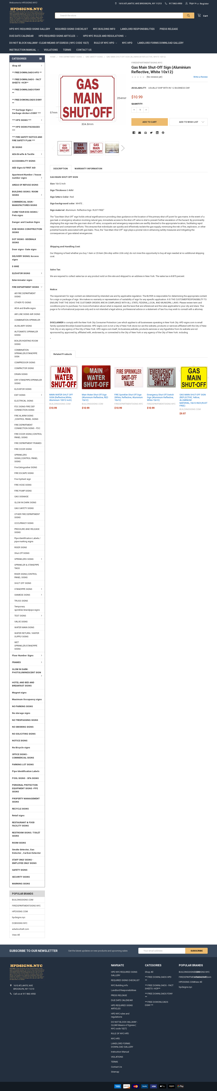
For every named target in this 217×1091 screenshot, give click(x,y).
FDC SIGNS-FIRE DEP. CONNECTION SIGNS (24, 408)
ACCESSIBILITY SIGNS (23, 161)
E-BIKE (15, 266)
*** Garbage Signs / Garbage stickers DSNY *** (26, 112)
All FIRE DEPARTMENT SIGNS (25, 295)
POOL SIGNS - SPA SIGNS (25, 778)
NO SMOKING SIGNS (22, 727)
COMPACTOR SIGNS (24, 368)
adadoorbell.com (20, 929)
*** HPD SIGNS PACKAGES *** (26, 129)
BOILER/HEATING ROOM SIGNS (26, 342)
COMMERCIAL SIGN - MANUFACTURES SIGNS (24, 203)
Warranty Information (88, 168)
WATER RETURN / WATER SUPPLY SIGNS (26, 635)
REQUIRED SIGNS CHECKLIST (71, 29)
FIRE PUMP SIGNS (23, 490)
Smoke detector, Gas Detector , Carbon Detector (26, 851)
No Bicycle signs (21, 747)
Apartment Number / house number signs (26, 176)
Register (204, 3)
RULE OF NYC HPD (104, 43)
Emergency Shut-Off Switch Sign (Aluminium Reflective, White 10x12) (160, 397)
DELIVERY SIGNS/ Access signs (25, 258)
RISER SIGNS (20, 547)
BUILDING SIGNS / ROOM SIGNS (25, 193)
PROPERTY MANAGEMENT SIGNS (26, 800)
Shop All (16, 65)
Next (123, 148)
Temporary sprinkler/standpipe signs (27, 608)
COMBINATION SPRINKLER (27, 320)
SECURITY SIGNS (21, 877)
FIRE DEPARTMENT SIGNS (25, 287)
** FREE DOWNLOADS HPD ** (27, 72)
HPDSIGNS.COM (20, 911)
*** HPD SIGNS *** (21, 120)
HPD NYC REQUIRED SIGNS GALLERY (29, 29)
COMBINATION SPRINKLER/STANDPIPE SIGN (25, 353)
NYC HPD (127, 43)
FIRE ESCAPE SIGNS (24, 473)
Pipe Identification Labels (25, 771)
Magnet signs (19, 692)
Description (60, 168)
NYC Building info (104, 29)
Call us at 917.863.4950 (24, 994)
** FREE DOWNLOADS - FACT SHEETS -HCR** (26, 81)
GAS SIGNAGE (21, 496)
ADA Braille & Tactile (23, 154)
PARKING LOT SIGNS (23, 764)
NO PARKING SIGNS (22, 706)
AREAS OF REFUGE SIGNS (25, 185)
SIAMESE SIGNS (22, 595)
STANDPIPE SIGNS (23, 589)
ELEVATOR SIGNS (21, 273)
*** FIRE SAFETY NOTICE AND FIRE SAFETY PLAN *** (27, 139)
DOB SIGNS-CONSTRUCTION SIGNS (27, 231)
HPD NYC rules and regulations (103, 36)
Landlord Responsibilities (137, 29)
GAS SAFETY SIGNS (24, 508)
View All (16, 935)
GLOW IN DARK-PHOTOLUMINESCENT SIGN (26, 671)
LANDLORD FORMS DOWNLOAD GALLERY (160, 43)
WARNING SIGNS (21, 883)
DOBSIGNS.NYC (19, 923)
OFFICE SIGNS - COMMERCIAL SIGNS (23, 756)
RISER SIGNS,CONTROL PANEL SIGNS (25, 576)
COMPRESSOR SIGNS (24, 362)
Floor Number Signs (22, 655)
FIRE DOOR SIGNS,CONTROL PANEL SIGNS (28, 436)
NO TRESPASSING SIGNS (25, 720)
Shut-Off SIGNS (21, 553)
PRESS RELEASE (169, 29)
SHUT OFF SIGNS (22, 583)
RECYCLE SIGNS (20, 808)
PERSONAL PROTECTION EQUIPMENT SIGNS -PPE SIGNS (25, 788)
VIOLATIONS (51, 49)
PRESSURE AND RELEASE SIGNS (27, 531)
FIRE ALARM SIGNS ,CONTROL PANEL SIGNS (26, 417)
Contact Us (84, 49)
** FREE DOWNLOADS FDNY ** (26, 91)
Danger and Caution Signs (26, 222)
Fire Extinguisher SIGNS (25, 467)
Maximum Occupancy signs (27, 699)
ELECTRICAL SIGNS (23, 400)
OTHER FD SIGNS (22, 302)
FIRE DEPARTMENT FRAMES (28, 443)
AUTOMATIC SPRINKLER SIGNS (26, 333)
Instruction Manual (23, 49)
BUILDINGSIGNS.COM (22, 899)
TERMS (67, 49)
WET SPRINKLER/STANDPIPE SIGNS (25, 645)
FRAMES (16, 662)
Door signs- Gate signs (24, 249)
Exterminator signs (22, 280)
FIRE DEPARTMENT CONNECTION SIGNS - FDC (27, 426)
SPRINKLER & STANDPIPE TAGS (26, 566)
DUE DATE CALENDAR (21, 36)
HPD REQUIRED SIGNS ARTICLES (57, 36)
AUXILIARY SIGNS (23, 326)
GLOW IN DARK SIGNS (25, 502)
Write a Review (200, 77)
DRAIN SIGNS (21, 374)
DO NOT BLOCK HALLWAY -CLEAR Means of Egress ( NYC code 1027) (49, 43)
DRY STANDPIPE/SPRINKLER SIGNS (28, 382)
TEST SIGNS (20, 615)
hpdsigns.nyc (18, 917)
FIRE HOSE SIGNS (23, 485)
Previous (53, 148)
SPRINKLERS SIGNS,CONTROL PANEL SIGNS (26, 458)
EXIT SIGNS (19, 395)
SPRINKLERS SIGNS (24, 559)
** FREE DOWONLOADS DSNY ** (27, 101)
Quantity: (137, 104)
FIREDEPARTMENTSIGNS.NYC (26, 905)
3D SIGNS (17, 147)
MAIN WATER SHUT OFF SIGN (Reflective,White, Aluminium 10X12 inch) (61, 397)
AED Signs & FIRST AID (24, 167)
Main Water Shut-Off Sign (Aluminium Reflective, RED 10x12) (95, 397)
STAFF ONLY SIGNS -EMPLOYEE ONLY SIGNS (24, 861)
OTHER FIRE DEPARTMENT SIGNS (27, 516)
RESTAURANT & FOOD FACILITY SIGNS (23, 824)
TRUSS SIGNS (21, 600)
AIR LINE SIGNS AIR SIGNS (27, 314)
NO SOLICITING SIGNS (23, 734)
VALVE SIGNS (21, 621)
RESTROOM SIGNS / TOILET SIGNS (26, 834)
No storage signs (21, 713)
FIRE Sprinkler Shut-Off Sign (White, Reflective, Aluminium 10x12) (128, 397)
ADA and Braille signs (25, 308)
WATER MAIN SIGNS (24, 627)
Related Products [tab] (62, 354)
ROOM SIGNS (19, 843)
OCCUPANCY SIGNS (24, 523)
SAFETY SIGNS (19, 870)
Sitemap (115, 1071)
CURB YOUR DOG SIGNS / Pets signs (25, 214)
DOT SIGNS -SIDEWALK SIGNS (24, 241)
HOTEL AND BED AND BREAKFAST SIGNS (23, 684)
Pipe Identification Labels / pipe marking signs (27, 540)
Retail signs (18, 815)
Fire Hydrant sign (22, 479)
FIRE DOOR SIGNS (23, 449)
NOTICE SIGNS (19, 740)
